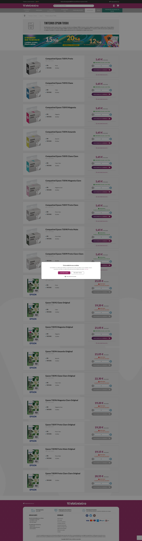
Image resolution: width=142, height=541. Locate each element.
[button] (71, 276)
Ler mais (86, 269)
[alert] (71, 270)
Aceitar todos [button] (64, 272)
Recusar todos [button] (78, 272)
